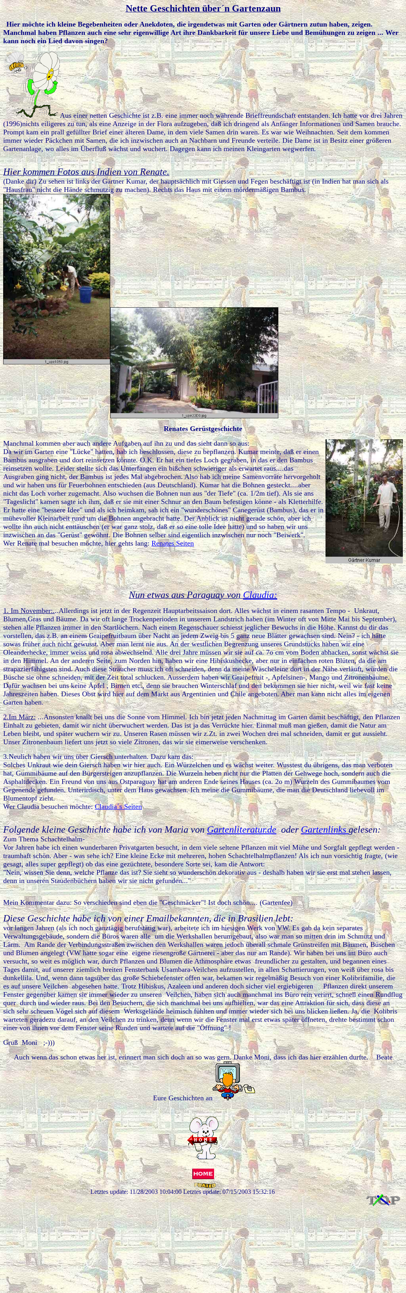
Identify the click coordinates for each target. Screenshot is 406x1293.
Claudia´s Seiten (118, 806)
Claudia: (260, 595)
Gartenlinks (325, 829)
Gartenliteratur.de (241, 829)
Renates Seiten (172, 543)
